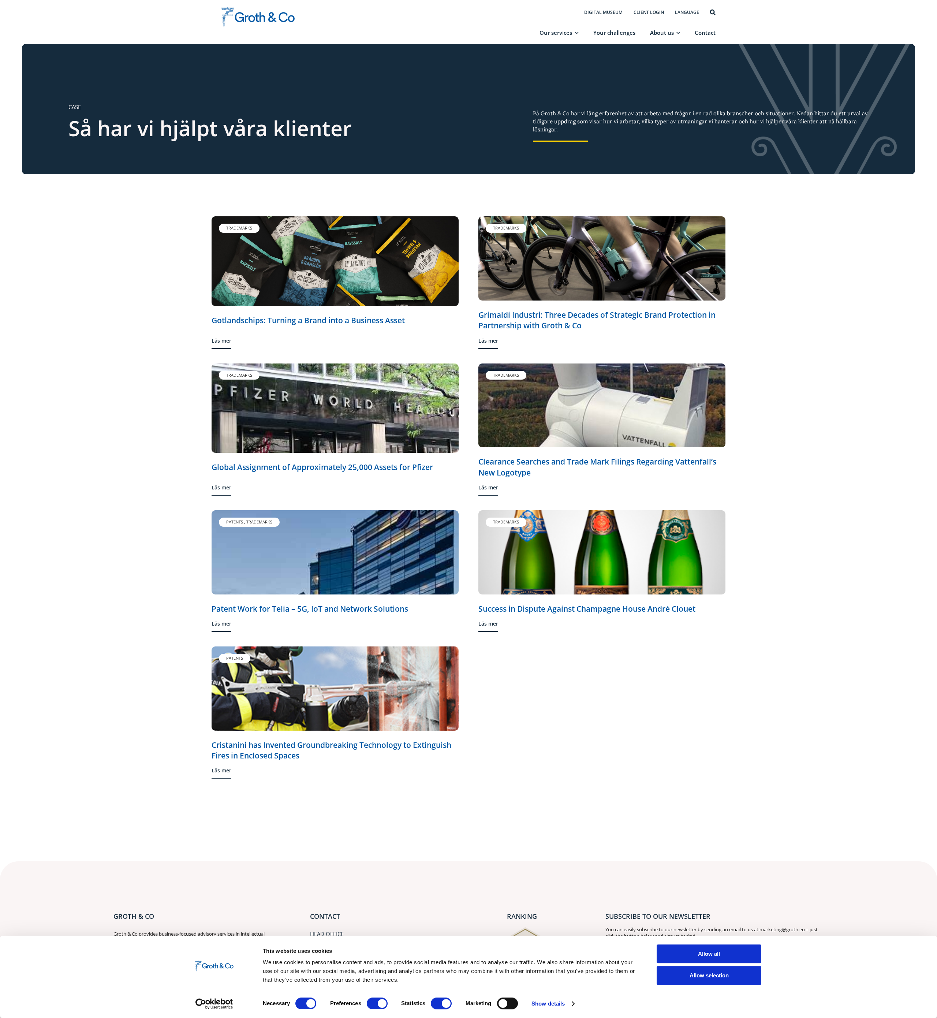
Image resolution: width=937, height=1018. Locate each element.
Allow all (709, 954)
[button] (713, 12)
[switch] (377, 1003)
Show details (548, 1003)
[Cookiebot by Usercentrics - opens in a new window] (214, 1003)
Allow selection (709, 975)
